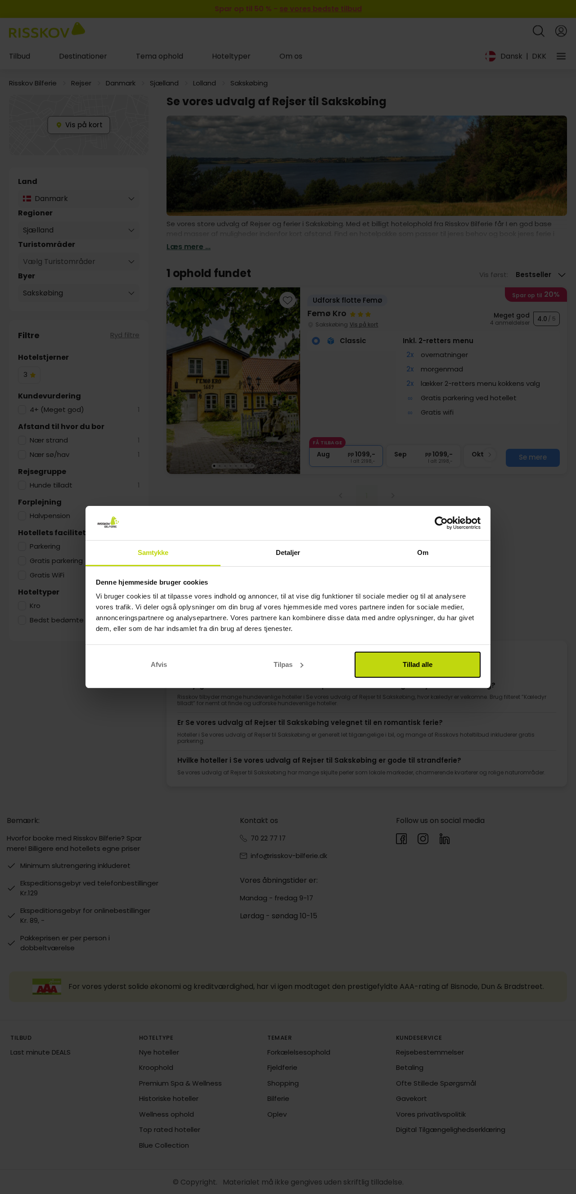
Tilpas (283, 664)
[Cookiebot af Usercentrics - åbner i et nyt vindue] (441, 523)
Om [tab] (422, 552)
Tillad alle (417, 664)
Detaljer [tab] (288, 552)
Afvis (159, 664)
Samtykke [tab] (153, 552)
